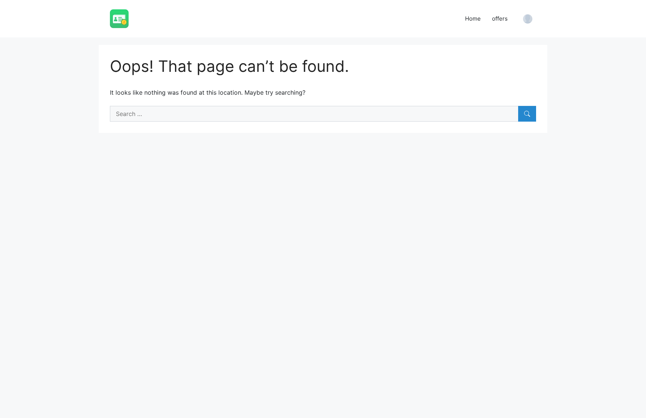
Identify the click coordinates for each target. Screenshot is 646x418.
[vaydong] (119, 18)
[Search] (527, 114)
